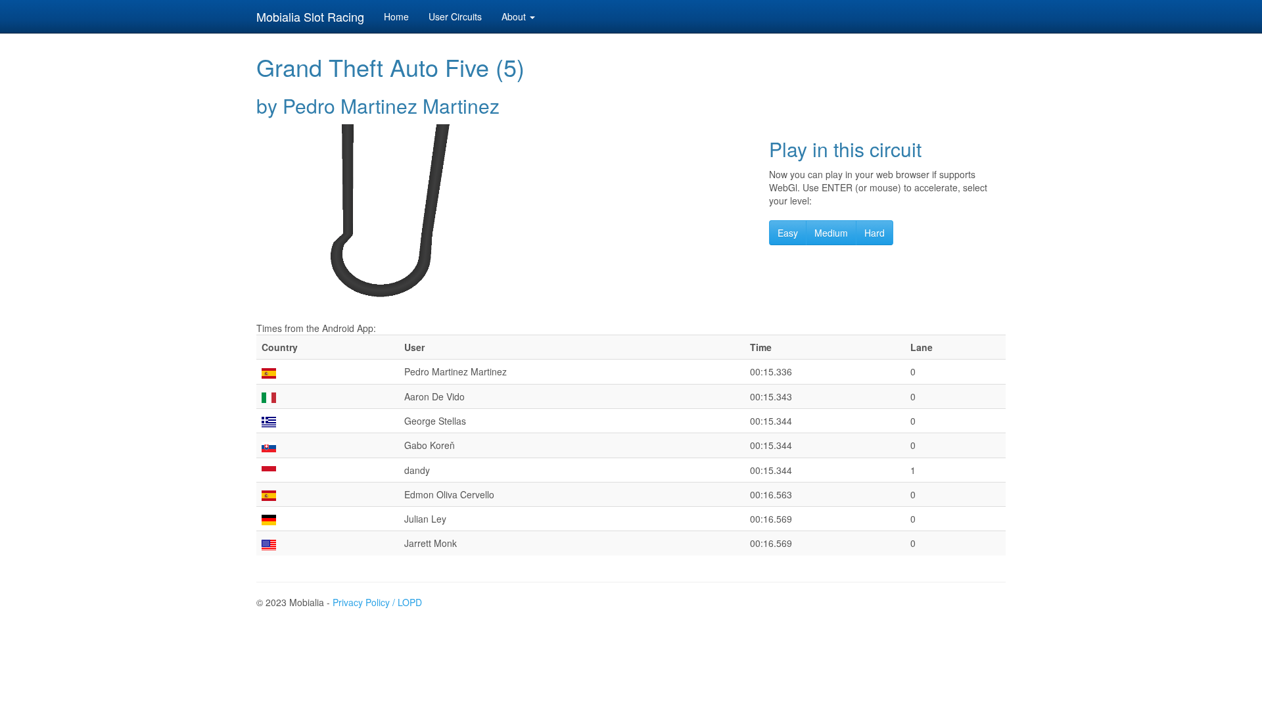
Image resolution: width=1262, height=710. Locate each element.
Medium (831, 232)
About (515, 16)
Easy (788, 232)
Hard (874, 232)
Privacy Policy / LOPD (377, 602)
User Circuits (455, 16)
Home (396, 16)
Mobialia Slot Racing (310, 16)
